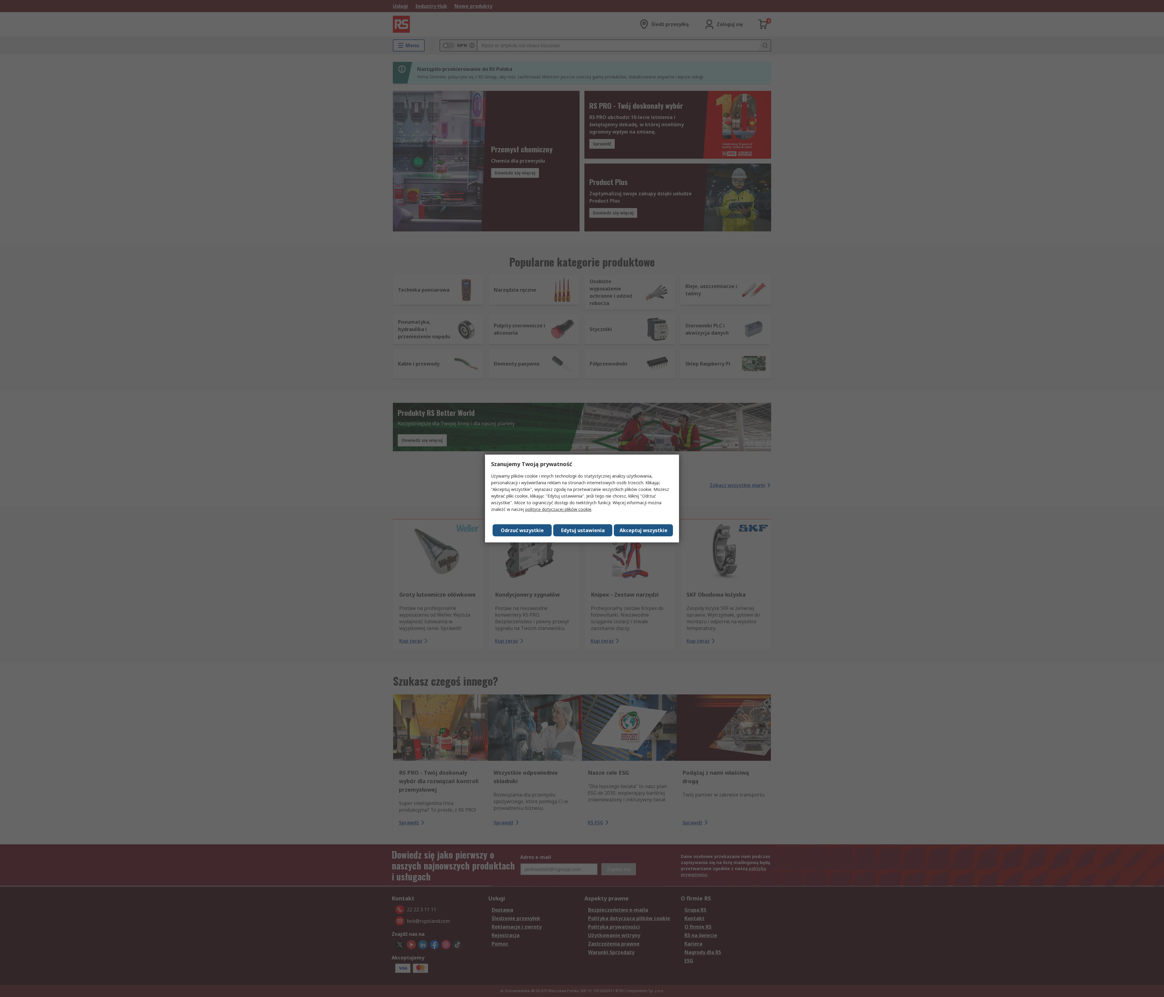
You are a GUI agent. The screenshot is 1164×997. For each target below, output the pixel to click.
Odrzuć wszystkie (522, 530)
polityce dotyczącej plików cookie (558, 509)
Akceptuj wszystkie (643, 530)
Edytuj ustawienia (583, 530)
